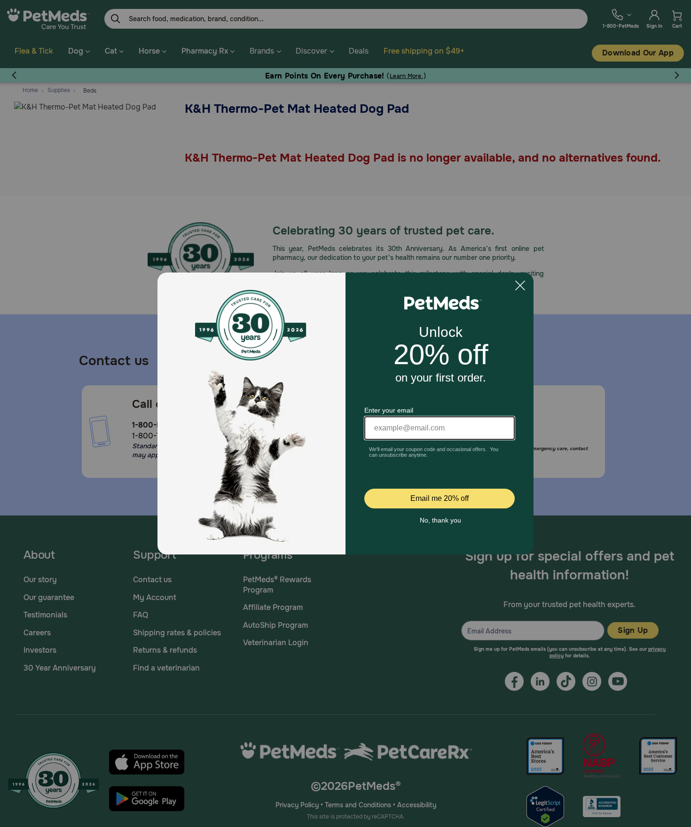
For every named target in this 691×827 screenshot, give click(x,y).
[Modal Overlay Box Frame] (345, 413)
